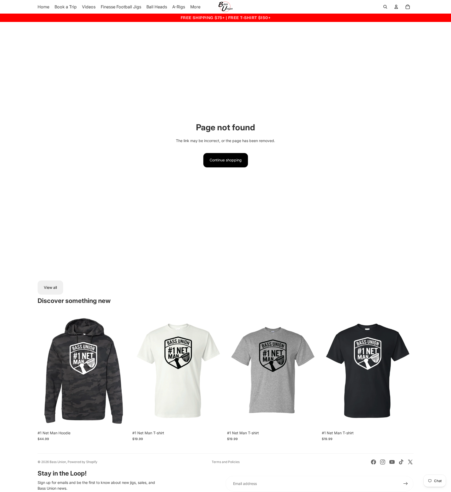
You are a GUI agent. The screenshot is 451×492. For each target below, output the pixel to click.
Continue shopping (226, 160)
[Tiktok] (401, 462)
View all (50, 287)
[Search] (385, 7)
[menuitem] (195, 7)
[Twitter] (410, 462)
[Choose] (121, 420)
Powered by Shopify (82, 462)
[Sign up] (405, 483)
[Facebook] (373, 462)
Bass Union (58, 462)
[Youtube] (392, 462)
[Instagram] (382, 462)
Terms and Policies (226, 462)
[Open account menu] (396, 7)
